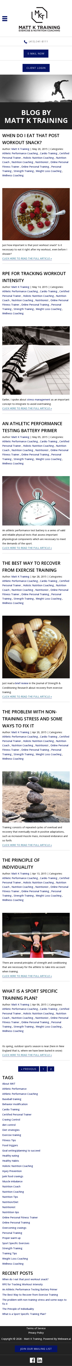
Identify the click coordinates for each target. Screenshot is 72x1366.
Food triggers (10, 1145)
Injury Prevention (12, 1171)
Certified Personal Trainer (16, 1114)
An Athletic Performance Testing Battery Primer (29, 1289)
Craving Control (11, 1119)
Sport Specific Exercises (15, 1243)
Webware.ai (64, 1338)
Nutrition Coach (11, 1186)
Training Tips (9, 1253)
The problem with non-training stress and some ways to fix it (32, 719)
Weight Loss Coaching (49, 171)
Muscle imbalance (12, 1181)
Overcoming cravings (14, 1227)
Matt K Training (33, 1338)
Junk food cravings (12, 1176)
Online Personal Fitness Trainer (20, 1217)
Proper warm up (11, 1238)
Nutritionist (41, 162)
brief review (21, 683)
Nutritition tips (10, 1212)
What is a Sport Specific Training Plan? (24, 1314)
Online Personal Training (35, 166)
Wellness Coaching (13, 175)
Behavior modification (15, 1104)
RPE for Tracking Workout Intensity (22, 1284)
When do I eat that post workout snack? (25, 1279)
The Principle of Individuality (18, 1308)
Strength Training (24, 171)
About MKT (8, 1083)
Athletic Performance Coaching (20, 153)
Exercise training (11, 1135)
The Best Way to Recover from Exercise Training (30, 1294)
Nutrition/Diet (10, 1202)
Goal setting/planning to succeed (21, 1150)
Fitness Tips (9, 1140)
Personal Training (12, 1232)
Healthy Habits (10, 1160)
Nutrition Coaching (22, 162)
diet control (9, 1124)
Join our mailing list (36, 1348)
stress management (38, 399)
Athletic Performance (14, 1088)
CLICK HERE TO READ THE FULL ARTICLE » (27, 258)
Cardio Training (48, 153)
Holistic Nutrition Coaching (38, 157)
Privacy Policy (36, 1332)
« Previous (28, 1069)
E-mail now (36, 53)
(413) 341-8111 (38, 41)
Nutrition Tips (10, 1196)
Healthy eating (10, 1155)
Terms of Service (36, 1328)
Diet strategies (11, 1130)
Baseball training (11, 1099)
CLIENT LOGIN (36, 68)
